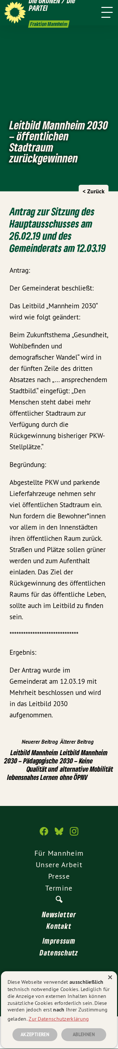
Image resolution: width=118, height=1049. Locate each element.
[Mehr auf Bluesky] (59, 834)
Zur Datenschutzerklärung (59, 1018)
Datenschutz (59, 952)
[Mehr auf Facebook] (43, 834)
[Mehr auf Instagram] (74, 834)
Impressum (59, 940)
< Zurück (94, 191)
